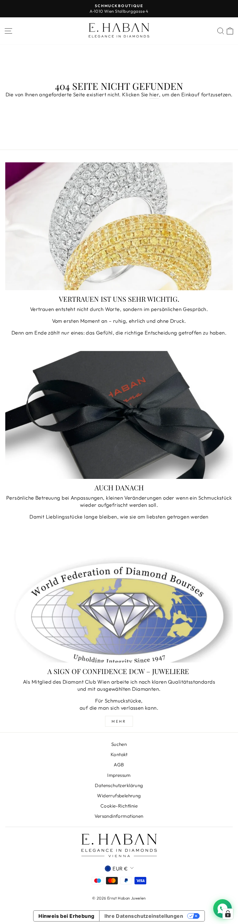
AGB (119, 765)
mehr (119, 721)
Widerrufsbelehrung (119, 796)
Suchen (119, 744)
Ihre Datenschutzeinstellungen (143, 916)
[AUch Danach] (119, 415)
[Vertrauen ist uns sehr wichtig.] (119, 226)
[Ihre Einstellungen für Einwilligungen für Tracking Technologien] (228, 914)
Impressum (119, 775)
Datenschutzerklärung (119, 785)
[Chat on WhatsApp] (222, 908)
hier (154, 94)
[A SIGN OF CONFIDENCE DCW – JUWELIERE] (119, 599)
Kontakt (119, 754)
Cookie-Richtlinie (119, 806)
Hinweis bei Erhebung (66, 916)
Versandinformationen (119, 816)
